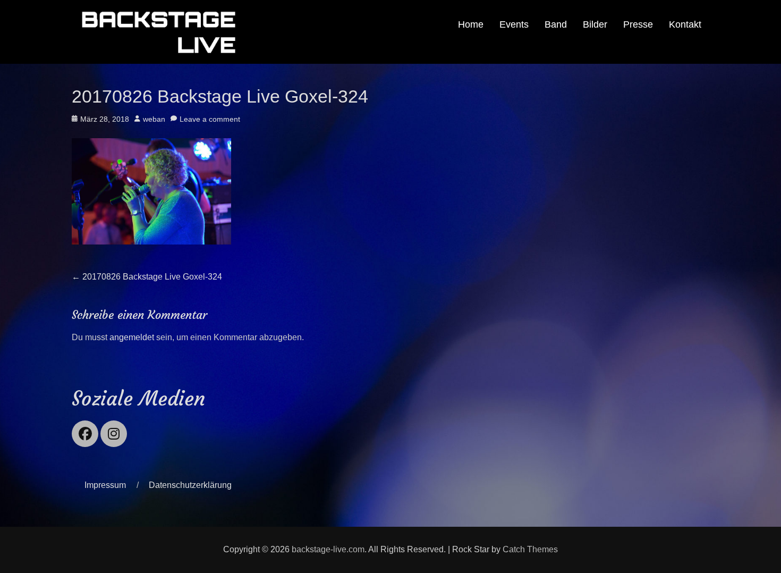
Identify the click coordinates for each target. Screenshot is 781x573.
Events (514, 24)
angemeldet (131, 337)
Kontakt (685, 24)
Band (556, 24)
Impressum (105, 485)
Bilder (595, 24)
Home (470, 24)
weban (154, 119)
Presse (638, 24)
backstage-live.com (328, 549)
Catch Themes (530, 549)
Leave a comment (210, 119)
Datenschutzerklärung (190, 485)
